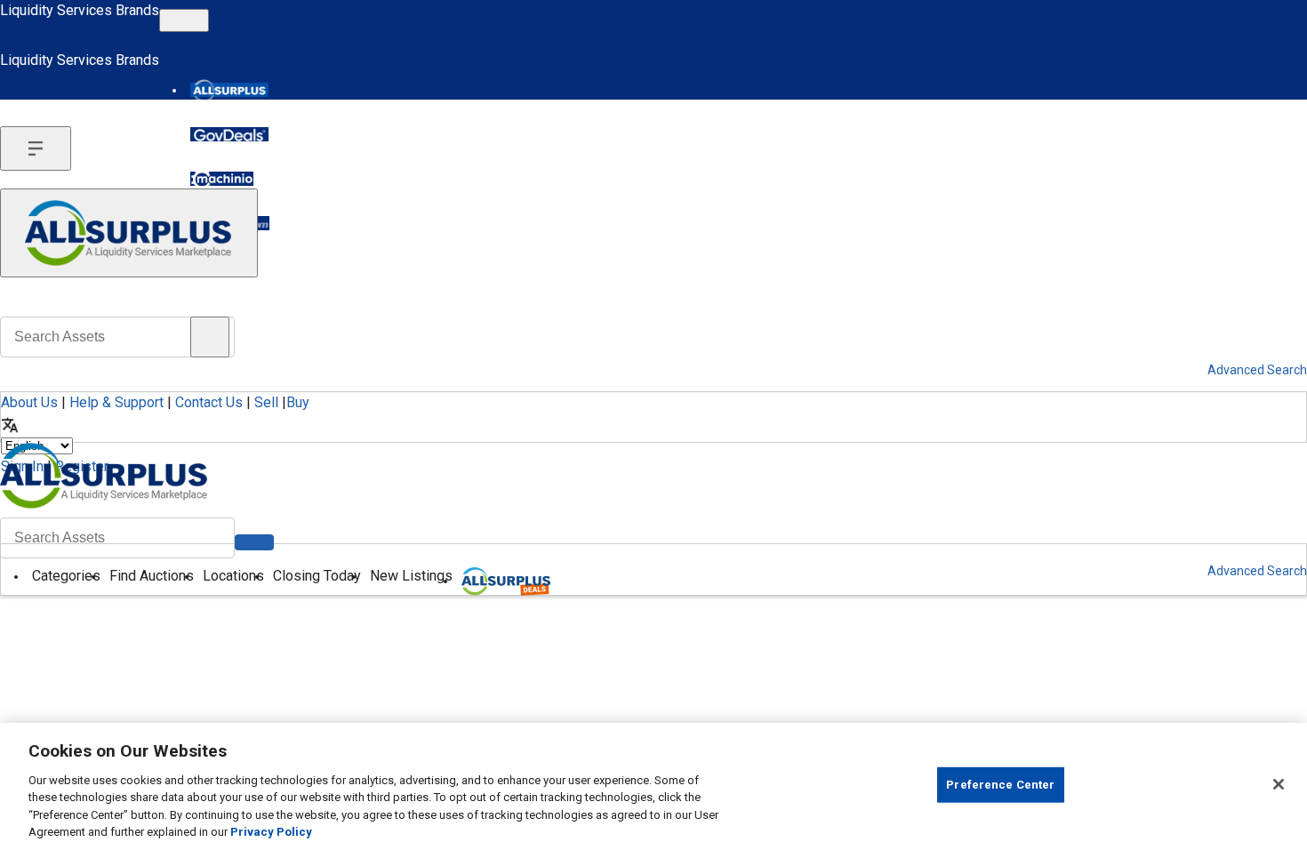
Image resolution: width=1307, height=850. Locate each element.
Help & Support (116, 402)
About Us (29, 402)
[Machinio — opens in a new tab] (221, 179)
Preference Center (1000, 784)
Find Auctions (151, 575)
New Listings (411, 575)
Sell (266, 402)
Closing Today (317, 575)
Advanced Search (1257, 571)
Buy (297, 402)
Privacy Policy (271, 831)
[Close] (1278, 784)
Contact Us (209, 402)
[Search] (254, 542)
